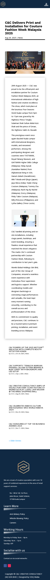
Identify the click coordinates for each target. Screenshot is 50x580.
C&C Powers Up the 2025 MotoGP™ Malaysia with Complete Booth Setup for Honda (26, 349)
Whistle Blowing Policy (19, 518)
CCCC (12, 354)
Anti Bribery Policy (17, 514)
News (20, 38)
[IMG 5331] (24, 220)
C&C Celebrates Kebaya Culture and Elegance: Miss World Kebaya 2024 (26, 407)
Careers (13, 522)
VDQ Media (34, 577)
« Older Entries (15, 440)
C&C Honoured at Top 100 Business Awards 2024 (27, 425)
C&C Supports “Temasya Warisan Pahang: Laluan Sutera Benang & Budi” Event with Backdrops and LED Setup (26, 368)
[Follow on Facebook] (5, 565)
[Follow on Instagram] (9, 565)
